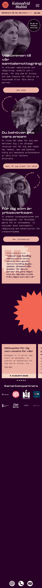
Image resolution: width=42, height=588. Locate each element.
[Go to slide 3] (21, 380)
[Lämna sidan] (5, 4)
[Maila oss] (12, 583)
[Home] (21, 5)
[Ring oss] (21, 583)
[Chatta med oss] (30, 583)
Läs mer (37, 13)
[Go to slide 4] (23, 380)
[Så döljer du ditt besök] (34, 25)
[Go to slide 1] (17, 380)
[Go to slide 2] (19, 380)
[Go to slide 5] (25, 380)
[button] (37, 5)
